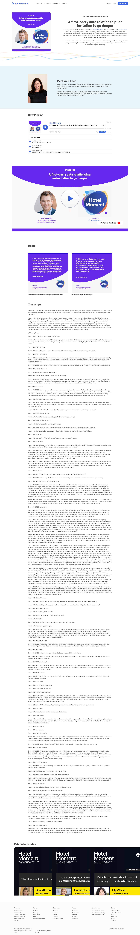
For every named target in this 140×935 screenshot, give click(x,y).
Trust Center (96, 908)
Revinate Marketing (19, 915)
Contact (113, 908)
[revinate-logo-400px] (20, 3)
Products (17, 908)
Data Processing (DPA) (98, 915)
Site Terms (24, 930)
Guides (35, 916)
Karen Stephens (98, 30)
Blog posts (36, 915)
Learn (35, 908)
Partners (74, 911)
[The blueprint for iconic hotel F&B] (41, 874)
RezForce (16, 920)
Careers (74, 915)
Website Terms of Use (98, 911)
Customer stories (58, 918)
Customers (75, 913)
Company (75, 908)
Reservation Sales (19, 918)
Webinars (55, 911)
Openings (75, 918)
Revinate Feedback (19, 916)
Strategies (36, 913)
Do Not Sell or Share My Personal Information (43, 931)
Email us (113, 920)
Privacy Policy (17, 930)
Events (55, 915)
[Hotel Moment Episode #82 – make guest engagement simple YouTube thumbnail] (70, 167)
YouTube (120, 928)
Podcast (35, 911)
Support (74, 916)
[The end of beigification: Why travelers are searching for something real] (79, 874)
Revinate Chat (18, 913)
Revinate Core (18, 911)
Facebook (115, 928)
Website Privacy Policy (98, 913)
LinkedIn (110, 928)
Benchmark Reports (39, 918)
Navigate (55, 913)
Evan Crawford (122, 30)
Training (55, 916)
